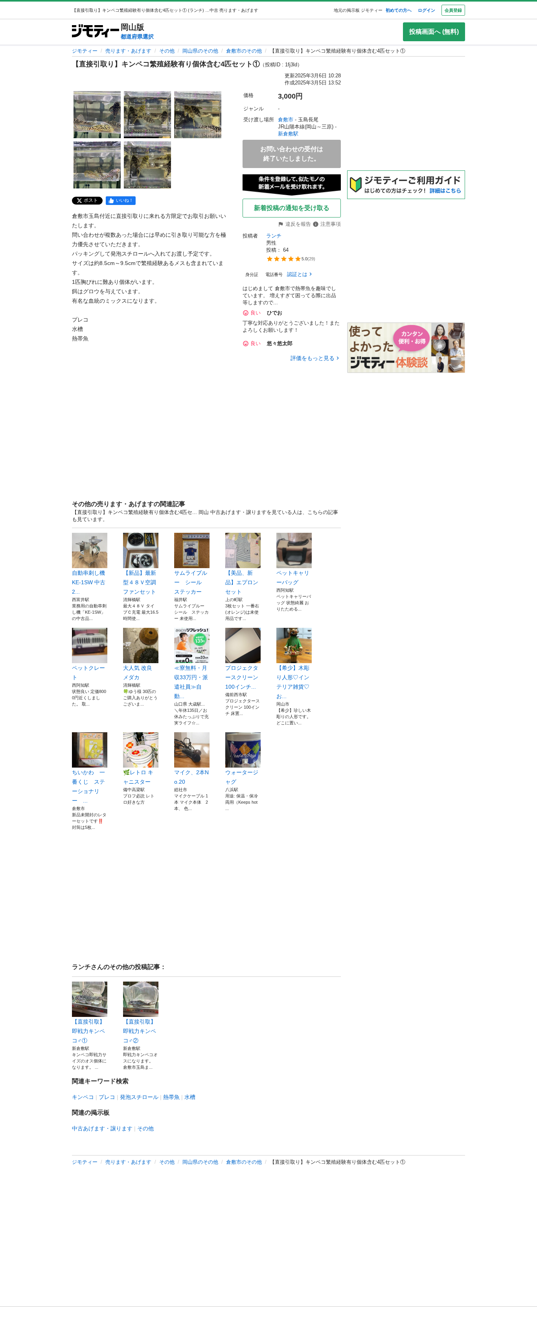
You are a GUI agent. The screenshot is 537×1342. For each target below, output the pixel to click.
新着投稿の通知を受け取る (291, 208)
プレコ (107, 1097)
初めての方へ (399, 10)
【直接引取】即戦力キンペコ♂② (139, 1031)
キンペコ (83, 1097)
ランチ (273, 236)
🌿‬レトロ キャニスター (138, 777)
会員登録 (453, 10)
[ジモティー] (95, 31)
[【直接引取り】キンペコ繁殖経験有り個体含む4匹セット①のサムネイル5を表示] (147, 165)
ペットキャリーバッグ (292, 577)
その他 (167, 51)
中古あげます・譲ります (102, 1128)
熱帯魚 (171, 1097)
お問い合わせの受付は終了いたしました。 (291, 154)
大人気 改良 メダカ (137, 672)
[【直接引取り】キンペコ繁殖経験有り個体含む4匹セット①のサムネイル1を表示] (97, 115)
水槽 (189, 1097)
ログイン (426, 10)
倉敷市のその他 (244, 51)
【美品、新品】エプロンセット (241, 582)
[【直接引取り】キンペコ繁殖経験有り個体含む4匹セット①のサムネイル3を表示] (198, 115)
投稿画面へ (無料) (434, 31)
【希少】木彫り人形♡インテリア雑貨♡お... (292, 682)
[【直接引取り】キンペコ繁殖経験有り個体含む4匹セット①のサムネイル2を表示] (147, 115)
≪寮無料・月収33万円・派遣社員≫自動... (191, 682)
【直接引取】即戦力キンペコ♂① (88, 1031)
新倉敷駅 (288, 134)
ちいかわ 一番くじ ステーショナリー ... (88, 786)
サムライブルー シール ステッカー (190, 582)
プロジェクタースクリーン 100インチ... (241, 677)
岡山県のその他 (200, 51)
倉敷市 (285, 119)
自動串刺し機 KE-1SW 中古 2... (88, 582)
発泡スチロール (139, 1097)
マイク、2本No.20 (191, 777)
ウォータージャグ (241, 777)
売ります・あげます (128, 51)
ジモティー (84, 51)
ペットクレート (88, 672)
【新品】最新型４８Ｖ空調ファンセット (139, 582)
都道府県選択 (137, 36)
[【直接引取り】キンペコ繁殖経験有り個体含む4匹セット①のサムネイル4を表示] (97, 165)
